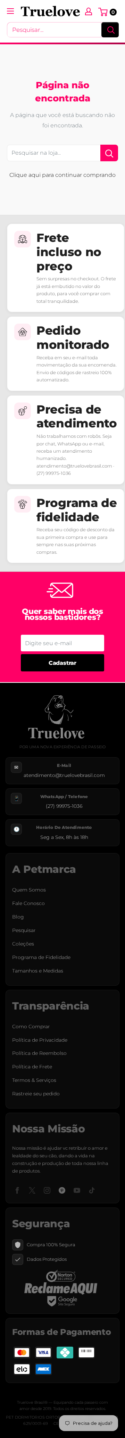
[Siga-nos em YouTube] (77, 1190)
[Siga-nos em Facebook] (17, 1190)
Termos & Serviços (34, 1080)
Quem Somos (29, 890)
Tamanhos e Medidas (37, 971)
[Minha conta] (88, 11)
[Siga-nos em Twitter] (32, 1190)
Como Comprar (31, 1026)
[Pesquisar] (110, 29)
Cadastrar (62, 663)
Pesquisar (24, 930)
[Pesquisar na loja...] (109, 153)
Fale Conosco (28, 903)
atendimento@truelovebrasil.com (64, 775)
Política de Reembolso (39, 1053)
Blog (18, 917)
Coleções (23, 944)
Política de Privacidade (39, 1040)
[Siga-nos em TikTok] (92, 1190)
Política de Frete (32, 1067)
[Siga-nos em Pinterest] (62, 1190)
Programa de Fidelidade (41, 957)
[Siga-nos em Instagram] (47, 1190)
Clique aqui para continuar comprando (62, 175)
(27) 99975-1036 (64, 806)
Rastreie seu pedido (36, 1094)
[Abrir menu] (10, 11)
